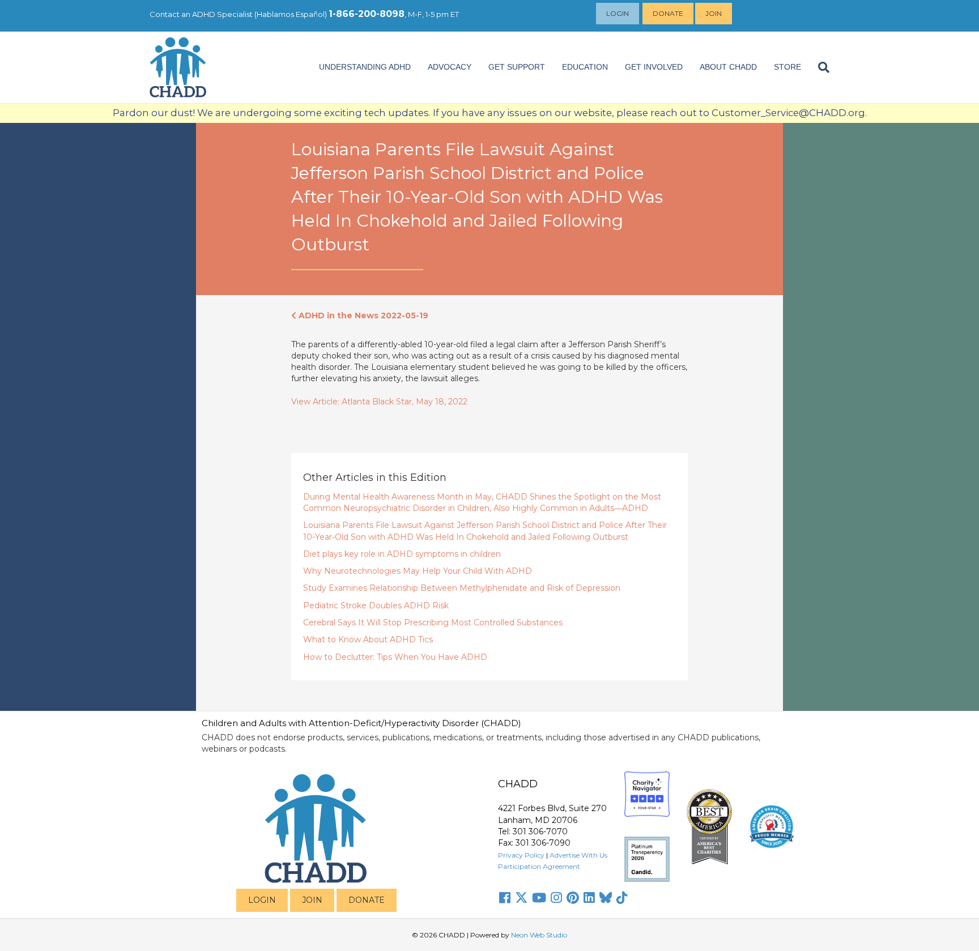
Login (617, 13)
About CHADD (728, 66)
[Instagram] (556, 898)
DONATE (366, 900)
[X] (521, 898)
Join (713, 13)
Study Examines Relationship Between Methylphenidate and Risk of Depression (461, 588)
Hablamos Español (291, 14)
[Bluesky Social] (605, 898)
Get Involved (654, 66)
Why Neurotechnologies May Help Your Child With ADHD (417, 571)
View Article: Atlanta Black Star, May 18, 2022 (379, 401)
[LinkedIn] (589, 898)
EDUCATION (585, 66)
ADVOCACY (449, 66)
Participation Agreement (539, 866)
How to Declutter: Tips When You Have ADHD (395, 657)
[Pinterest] (573, 898)
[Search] (819, 67)
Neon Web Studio (539, 935)
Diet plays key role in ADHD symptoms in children (402, 554)
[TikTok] (622, 898)
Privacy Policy (521, 855)
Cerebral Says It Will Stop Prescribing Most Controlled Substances (433, 622)
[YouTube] (539, 898)
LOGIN (262, 900)
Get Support (516, 66)
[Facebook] (504, 898)
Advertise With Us (578, 855)
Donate (668, 13)
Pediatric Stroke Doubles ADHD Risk (376, 605)
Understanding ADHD (365, 66)
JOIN (312, 900)
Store (787, 66)
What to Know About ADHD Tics (368, 639)
